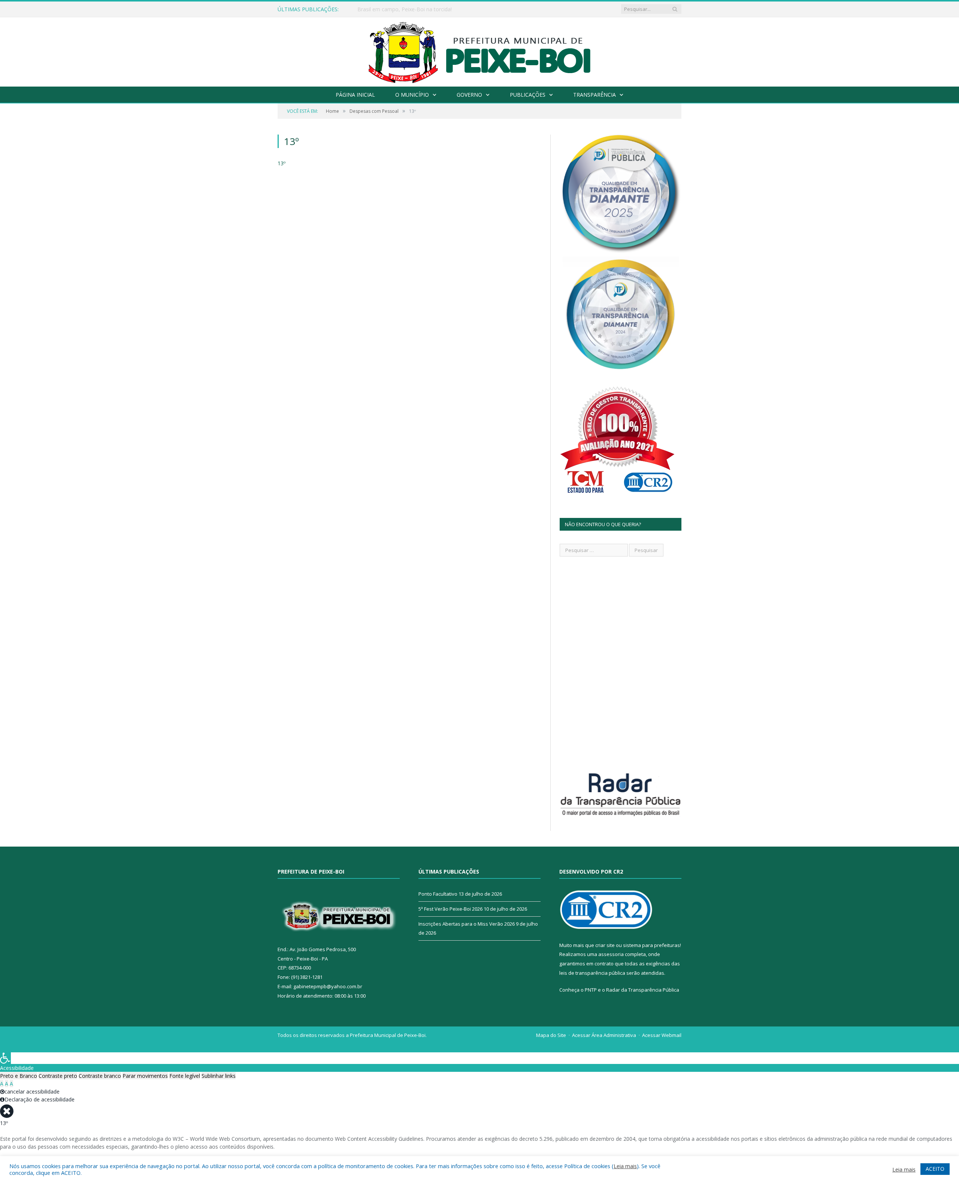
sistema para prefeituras (651, 945)
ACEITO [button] (935, 1168)
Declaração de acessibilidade (39, 1099)
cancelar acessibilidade (32, 1091)
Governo (469, 94)
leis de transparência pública (592, 973)
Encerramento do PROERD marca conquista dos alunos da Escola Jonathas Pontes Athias (443, 9)
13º (281, 163)
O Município (412, 94)
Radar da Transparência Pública (642, 989)
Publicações (527, 94)
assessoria (611, 954)
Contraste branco (100, 1075)
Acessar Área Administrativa (604, 1035)
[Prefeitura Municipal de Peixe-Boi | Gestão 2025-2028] (480, 50)
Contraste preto (58, 1075)
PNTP (591, 989)
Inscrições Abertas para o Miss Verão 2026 (466, 923)
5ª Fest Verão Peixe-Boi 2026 (450, 908)
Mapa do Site (551, 1035)
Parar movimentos (145, 1075)
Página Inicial (355, 94)
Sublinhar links (219, 1075)
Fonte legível (184, 1075)
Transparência (594, 94)
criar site (605, 945)
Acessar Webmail (661, 1035)
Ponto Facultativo (437, 893)
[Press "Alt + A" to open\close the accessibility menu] (5, 1058)
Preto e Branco (18, 1075)
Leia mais (625, 1166)
